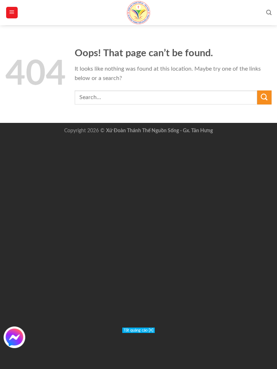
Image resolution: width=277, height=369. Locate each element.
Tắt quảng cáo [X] (138, 330)
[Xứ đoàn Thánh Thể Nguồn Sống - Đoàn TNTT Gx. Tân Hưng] (138, 12)
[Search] (269, 12)
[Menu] (12, 13)
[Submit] (264, 97)
